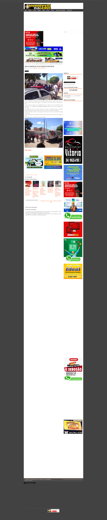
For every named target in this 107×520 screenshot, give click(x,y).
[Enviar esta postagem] (26, 177)
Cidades (30, 10)
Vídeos (44, 10)
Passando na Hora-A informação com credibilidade (41, 479)
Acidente (39, 10)
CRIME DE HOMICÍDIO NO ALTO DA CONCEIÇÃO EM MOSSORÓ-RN (39, 66)
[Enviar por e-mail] (27, 177)
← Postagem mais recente (44, 200)
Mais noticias (69, 10)
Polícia (35, 10)
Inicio (26, 10)
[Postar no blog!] (28, 177)
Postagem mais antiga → (57, 200)
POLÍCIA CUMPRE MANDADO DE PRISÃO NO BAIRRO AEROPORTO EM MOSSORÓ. (43, 191)
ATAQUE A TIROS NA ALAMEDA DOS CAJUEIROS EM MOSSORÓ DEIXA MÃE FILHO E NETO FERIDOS (28, 192)
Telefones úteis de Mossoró (60, 10)
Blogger (30, 480)
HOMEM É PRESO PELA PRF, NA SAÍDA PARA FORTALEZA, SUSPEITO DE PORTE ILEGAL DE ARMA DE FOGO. (58, 192)
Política (48, 10)
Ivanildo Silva (73, 479)
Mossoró (29, 63)
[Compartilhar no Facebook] (31, 177)
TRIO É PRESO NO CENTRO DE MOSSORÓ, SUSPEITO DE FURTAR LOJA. (51, 190)
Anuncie (52, 10)
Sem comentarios (42, 68)
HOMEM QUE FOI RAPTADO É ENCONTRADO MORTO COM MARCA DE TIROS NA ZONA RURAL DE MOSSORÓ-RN (36, 193)
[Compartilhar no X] (30, 177)
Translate (68, 97)
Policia (33, 63)
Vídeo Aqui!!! (28, 150)
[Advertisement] (53, 21)
